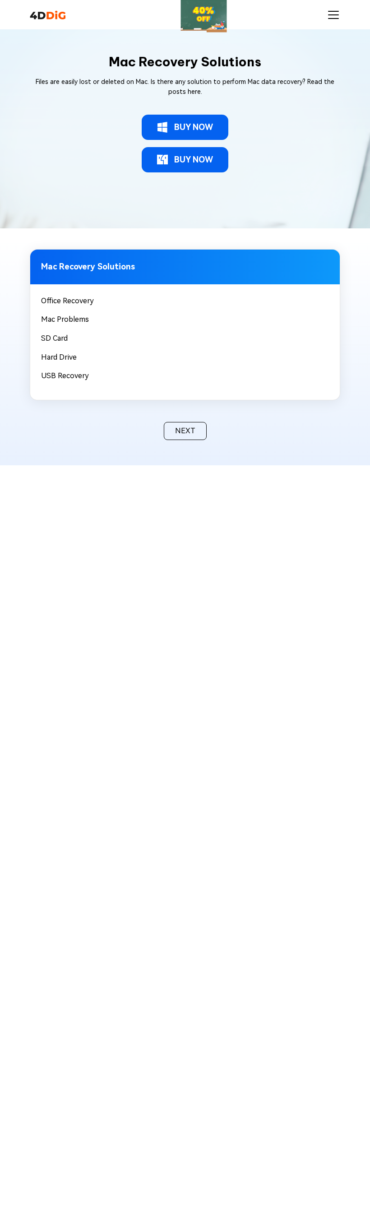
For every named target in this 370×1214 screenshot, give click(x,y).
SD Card (54, 338)
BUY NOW (193, 127)
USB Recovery (65, 375)
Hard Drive (59, 357)
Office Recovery (67, 301)
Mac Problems (65, 319)
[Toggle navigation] (333, 15)
